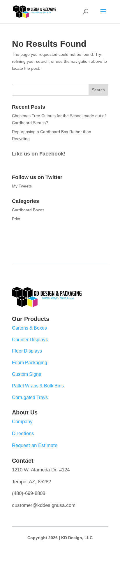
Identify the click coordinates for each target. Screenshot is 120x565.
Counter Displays (30, 339)
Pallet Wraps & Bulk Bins (38, 385)
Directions (23, 433)
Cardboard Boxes (28, 210)
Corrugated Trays (30, 397)
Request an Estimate (34, 445)
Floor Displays (27, 350)
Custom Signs (26, 374)
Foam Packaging (29, 362)
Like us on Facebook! (39, 154)
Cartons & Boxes (29, 328)
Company (22, 421)
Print (16, 219)
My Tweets (22, 186)
